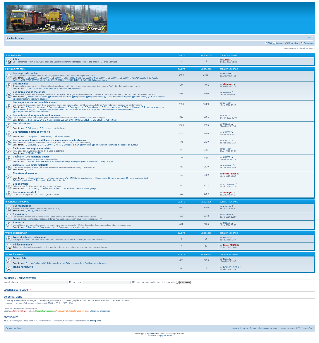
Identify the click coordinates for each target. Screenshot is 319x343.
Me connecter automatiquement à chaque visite (154, 282)
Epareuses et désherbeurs (54, 128)
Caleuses (32, 145)
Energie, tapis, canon (48, 109)
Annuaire (280, 43)
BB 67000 (124, 78)
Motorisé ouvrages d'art (58, 178)
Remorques (75, 88)
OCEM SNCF (83, 120)
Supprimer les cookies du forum (264, 328)
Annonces (18, 222)
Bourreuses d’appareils (60, 97)
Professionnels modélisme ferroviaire (71, 311)
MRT (58, 145)
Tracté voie (41, 180)
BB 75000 (153, 78)
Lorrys (50, 145)
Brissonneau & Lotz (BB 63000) (78, 78)
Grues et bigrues (157, 97)
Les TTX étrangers (15, 254)
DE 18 (79, 80)
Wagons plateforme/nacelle (85, 161)
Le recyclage (90, 188)
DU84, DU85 (42, 88)
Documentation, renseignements (73, 227)
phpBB (151, 333)
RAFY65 (227, 206)
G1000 (51, 80)
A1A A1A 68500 (138, 78)
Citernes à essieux (112, 107)
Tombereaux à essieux (154, 107)
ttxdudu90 (227, 165)
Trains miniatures (23, 266)
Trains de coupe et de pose (118, 97)
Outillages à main (71, 145)
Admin (226, 60)
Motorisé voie (101, 178)
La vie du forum (13, 55)
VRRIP (30, 170)
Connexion (308, 43)
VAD (63, 109)
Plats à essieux (76, 107)
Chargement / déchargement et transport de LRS (111, 109)
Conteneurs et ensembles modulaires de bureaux (116, 145)
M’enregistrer (294, 43)
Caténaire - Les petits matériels (30, 165)
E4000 (88, 80)
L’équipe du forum (240, 328)
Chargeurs (32, 136)
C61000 (226, 116)
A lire (16, 59)
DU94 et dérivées (59, 88)
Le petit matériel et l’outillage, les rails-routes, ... (89, 263)
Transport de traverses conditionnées (32, 111)
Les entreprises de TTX (26, 192)
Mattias (226, 237)
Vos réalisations (22, 206)
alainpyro (227, 84)
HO (29, 210)
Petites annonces (47, 227)
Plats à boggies (93, 107)
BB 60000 (56, 78)
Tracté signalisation (23, 180)
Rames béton (34, 161)
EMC (39, 153)
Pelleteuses (33, 128)
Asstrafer (227, 215)
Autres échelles (41, 210)
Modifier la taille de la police (310, 37)
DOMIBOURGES (231, 267)
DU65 (30, 88)
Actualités (32, 227)
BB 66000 (112, 78)
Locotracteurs (100, 80)
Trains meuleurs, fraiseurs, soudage (31, 99)
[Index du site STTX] (57, 18)
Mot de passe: (75, 282)
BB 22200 (32, 78)
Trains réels (19, 258)
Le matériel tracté (57, 263)
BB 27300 (44, 78)
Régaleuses (79, 97)
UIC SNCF (97, 120)
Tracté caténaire (117, 178)
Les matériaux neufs (72, 188)
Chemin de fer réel (15, 69)
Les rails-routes (22, 123)
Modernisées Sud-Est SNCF (61, 120)
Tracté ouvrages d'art (138, 178)
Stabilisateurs (140, 97)
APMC (31, 153)
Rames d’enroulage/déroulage (56, 161)
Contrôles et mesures (25, 173)
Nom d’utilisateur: (11, 282)
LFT (41, 145)
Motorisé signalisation (82, 178)
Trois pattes (95, 321)
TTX (30, 120)
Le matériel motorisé (37, 263)
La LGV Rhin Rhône (50, 188)
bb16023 (227, 73)
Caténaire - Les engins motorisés (32, 148)
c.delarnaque (229, 184)
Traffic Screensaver (16, 233)
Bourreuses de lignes (37, 97)
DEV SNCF (40, 120)
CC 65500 (99, 78)
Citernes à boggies (132, 107)
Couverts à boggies (57, 107)
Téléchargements (22, 244)
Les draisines (20, 83)
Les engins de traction (25, 73)
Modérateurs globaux (44, 311)
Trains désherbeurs (77, 109)
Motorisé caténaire (36, 178)
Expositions (20, 214)
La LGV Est (33, 188)
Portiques (86, 145)
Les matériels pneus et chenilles (31, 131)
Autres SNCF (112, 120)
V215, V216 (39, 80)
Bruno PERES (229, 174)
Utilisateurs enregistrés (100, 311)
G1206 (60, 80)
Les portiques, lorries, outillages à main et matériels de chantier (49, 140)
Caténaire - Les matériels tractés (31, 156)
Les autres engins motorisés (29, 92)
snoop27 (227, 92)
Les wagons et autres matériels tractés (35, 102)
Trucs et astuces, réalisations (29, 237)
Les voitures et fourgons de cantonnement (37, 115)
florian (226, 259)
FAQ (270, 43)
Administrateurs (20, 311)
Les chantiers (20, 183)
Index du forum (16, 38)
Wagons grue (107, 161)
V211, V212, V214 (23, 80)
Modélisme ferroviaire (17, 202)
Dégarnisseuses (95, 97)
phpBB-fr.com (166, 336)
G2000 (70, 80)
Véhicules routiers (62, 136)
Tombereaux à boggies (25, 109)
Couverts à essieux (36, 107)
